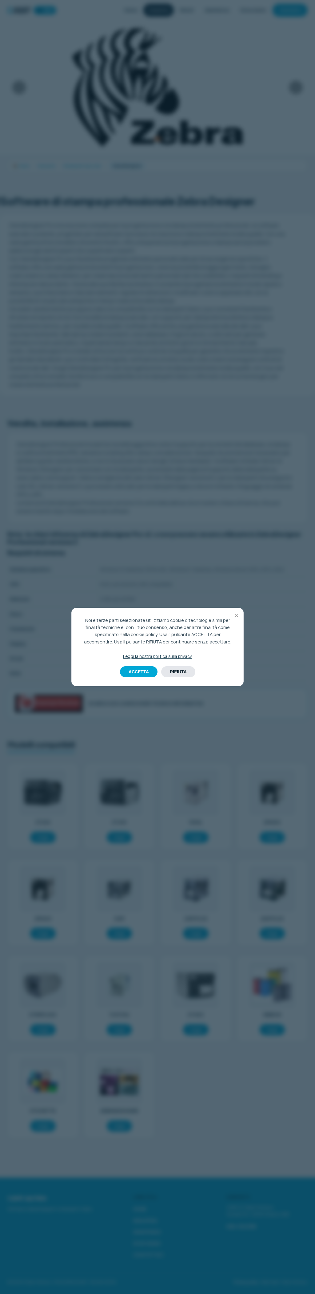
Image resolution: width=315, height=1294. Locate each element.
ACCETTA (139, 671)
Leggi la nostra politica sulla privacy (157, 656)
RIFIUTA (178, 671)
